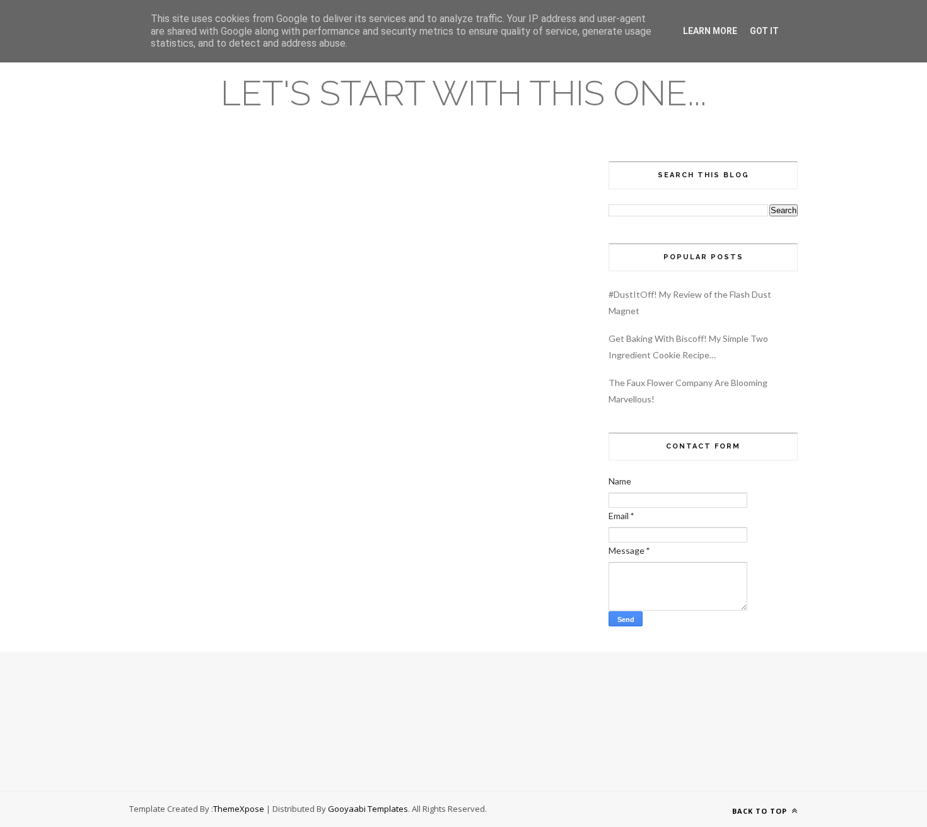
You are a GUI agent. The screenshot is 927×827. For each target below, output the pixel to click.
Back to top (761, 811)
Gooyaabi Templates (368, 808)
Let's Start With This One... (463, 93)
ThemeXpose (238, 808)
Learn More (710, 31)
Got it (764, 31)
